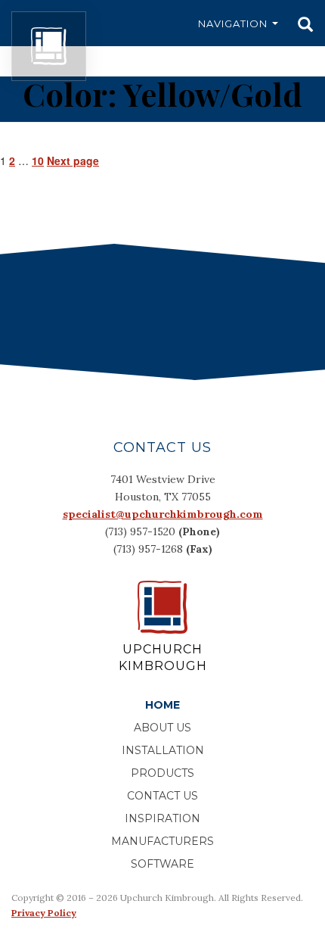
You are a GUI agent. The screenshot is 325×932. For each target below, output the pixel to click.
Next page (73, 160)
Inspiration (162, 818)
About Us (162, 727)
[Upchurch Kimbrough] (49, 46)
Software (162, 864)
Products (162, 773)
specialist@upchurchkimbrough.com (163, 514)
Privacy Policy (43, 912)
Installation (163, 750)
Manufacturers (162, 841)
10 (38, 160)
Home (162, 705)
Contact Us (162, 796)
